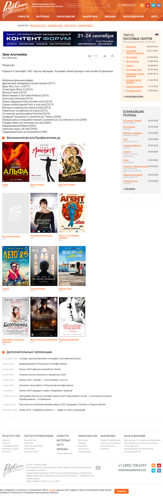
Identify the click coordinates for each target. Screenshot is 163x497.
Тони (125, 139)
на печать (104, 56)
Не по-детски (129, 127)
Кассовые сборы (108, 446)
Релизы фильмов (64, 453)
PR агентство (11, 435)
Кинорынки (83, 449)
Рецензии (104, 449)
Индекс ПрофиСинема (110, 440)
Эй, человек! (131, 57)
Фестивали (83, 440)
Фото (154, 16)
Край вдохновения (134, 87)
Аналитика (90, 16)
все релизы (130, 189)
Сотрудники (29, 449)
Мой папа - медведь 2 (133, 133)
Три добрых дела (133, 70)
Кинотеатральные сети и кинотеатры (141, 443)
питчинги (70, 25)
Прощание (131, 47)
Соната (129, 65)
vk (158, 5)
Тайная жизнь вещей (132, 175)
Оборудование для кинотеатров (138, 449)
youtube (147, 5)
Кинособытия (66, 16)
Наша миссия (30, 440)
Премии (81, 443)
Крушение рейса (133, 91)
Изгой (126, 160)
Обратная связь (31, 452)
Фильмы (110, 16)
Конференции (84, 452)
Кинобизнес (85, 25)
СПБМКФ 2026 (55, 25)
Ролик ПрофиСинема (33, 446)
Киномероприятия (132, 452)
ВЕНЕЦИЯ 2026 (38, 25)
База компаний (133, 16)
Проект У (127, 152)
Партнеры (28, 443)
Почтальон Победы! (132, 121)
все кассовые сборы (134, 96)
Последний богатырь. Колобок (135, 52)
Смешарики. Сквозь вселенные (135, 75)
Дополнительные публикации (29, 352)
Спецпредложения (10, 446)
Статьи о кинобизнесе (110, 443)
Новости (23, 16)
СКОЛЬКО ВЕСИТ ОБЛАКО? (134, 81)
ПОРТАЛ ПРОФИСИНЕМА (38, 435)
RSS (142, 5)
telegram (153, 5)
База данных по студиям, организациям (142, 440)
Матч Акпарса (132, 61)
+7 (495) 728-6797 (132, 465)
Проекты (6, 443)
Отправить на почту (112, 55)
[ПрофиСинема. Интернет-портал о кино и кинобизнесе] (15, 6)
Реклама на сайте (10, 449)
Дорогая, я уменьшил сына (135, 166)
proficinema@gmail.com (132, 469)
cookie (52, 490)
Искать (108, 5)
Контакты (6, 452)
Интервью (42, 16)
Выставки (82, 446)
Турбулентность (130, 181)
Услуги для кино (131, 446)
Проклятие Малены (132, 145)
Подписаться (128, 5)
